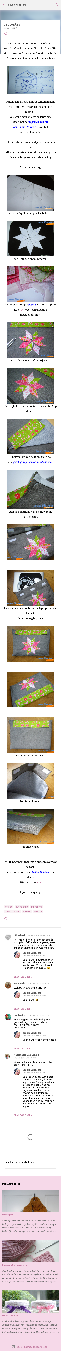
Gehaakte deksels (10, 1315)
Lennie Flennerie (12, 911)
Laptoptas (36, 907)
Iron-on (8, 907)
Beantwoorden (23, 977)
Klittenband (22, 907)
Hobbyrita (19, 1015)
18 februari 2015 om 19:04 (26, 1058)
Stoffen (38, 911)
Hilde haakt (20, 935)
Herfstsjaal (7, 1214)
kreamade (19, 983)
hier (22, 309)
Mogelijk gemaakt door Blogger (32, 1347)
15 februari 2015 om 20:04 (37, 983)
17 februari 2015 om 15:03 (37, 1015)
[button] (5, 34)
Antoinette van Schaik (26, 1055)
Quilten (26, 911)
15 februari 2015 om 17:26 (39, 935)
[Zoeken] (57, 4)
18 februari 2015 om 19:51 (35, 1073)
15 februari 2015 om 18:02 (35, 956)
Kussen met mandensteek (14, 1265)
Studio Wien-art (17, 4)
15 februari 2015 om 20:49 (35, 995)
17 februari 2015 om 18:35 (35, 1035)
